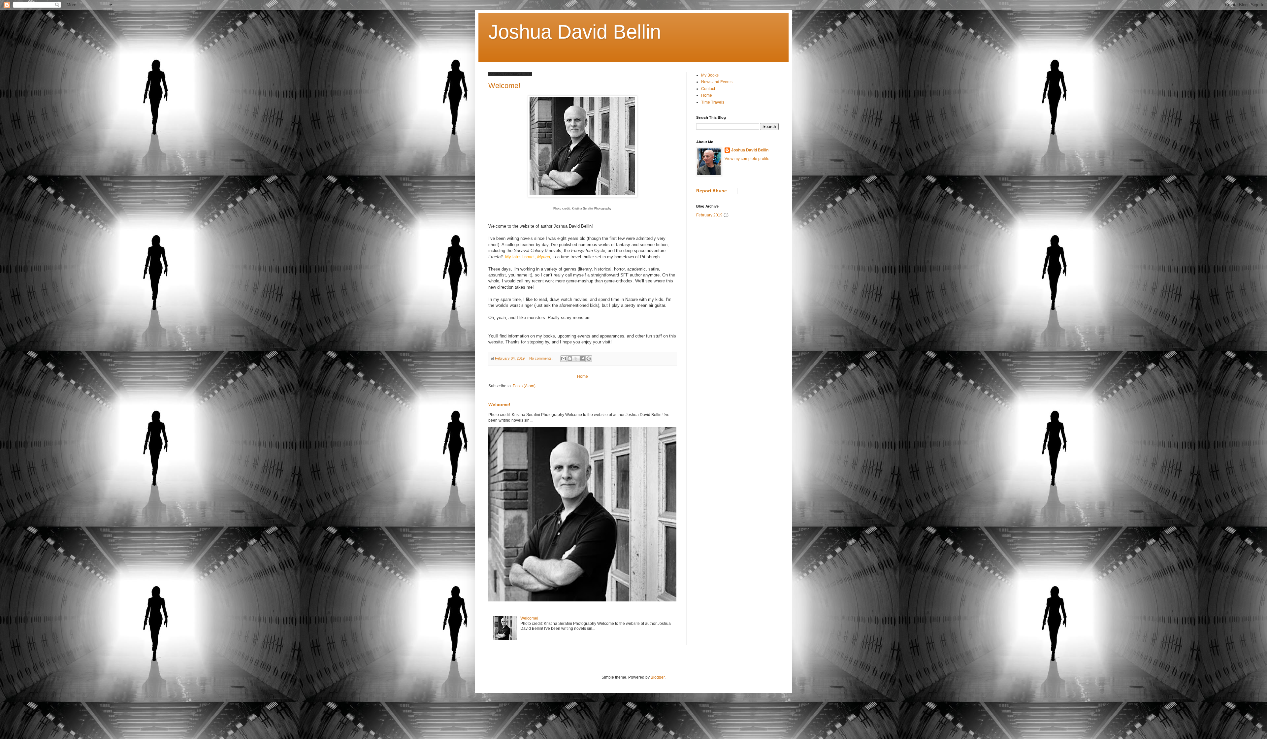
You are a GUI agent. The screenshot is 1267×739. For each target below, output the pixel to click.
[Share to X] (576, 358)
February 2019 (709, 215)
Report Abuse (711, 190)
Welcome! (504, 85)
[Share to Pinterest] (588, 358)
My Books (710, 75)
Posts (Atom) (524, 386)
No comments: (541, 358)
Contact (708, 88)
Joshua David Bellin (749, 150)
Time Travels (712, 102)
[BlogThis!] (570, 358)
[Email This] (563, 358)
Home (582, 376)
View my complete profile (747, 158)
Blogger (658, 677)
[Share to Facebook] (582, 358)
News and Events (716, 82)
